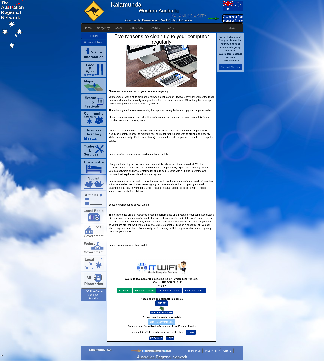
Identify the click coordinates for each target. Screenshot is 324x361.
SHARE (162, 303)
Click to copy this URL (161, 321)
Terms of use (195, 350)
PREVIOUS (156, 338)
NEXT (170, 338)
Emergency (102, 28)
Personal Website (144, 290)
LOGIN (190, 332)
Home (88, 28)
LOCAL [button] (119, 27)
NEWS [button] (232, 27)
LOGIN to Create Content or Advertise (94, 295)
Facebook (124, 290)
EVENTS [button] (156, 27)
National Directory (230, 67)
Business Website (194, 290)
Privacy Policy (212, 350)
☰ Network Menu (93, 42)
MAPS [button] (171, 27)
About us (228, 350)
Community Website (169, 290)
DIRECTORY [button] (137, 27)
